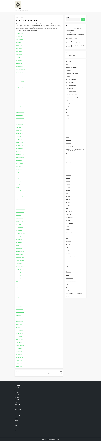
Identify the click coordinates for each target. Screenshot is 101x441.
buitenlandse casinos (70, 251)
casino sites (68, 76)
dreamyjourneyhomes (20, 266)
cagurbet (67, 290)
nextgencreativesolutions (20, 97)
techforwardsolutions (20, 200)
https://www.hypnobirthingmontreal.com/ (74, 293)
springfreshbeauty (19, 121)
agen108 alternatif (69, 269)
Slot (67, 193)
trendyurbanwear (19, 242)
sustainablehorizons (19, 284)
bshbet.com (68, 248)
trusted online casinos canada (72, 73)
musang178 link (69, 232)
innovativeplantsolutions (20, 81)
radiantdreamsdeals (19, 333)
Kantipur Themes (55, 439)
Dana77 (67, 64)
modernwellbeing (19, 203)
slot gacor (68, 110)
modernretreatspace (19, 354)
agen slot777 (68, 122)
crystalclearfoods (19, 60)
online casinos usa (69, 223)
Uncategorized (19, 366)
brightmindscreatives (20, 257)
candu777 (68, 172)
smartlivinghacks (19, 224)
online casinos (69, 211)
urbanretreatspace (19, 227)
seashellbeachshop (19, 115)
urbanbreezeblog (19, 175)
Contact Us (83, 6)
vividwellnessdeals (19, 148)
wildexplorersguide (19, 339)
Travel (77, 6)
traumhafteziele (19, 54)
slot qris (67, 287)
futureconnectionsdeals (20, 69)
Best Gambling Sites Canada (71, 257)
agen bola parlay (69, 146)
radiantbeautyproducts (20, 269)
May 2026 (17, 394)
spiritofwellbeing (19, 294)
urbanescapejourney (20, 312)
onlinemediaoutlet (19, 33)
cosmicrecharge (19, 166)
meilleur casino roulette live (71, 134)
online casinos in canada (71, 82)
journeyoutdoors (19, 84)
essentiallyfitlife (19, 191)
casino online (68, 70)
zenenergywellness (19, 163)
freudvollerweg (19, 36)
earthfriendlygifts (19, 239)
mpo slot (67, 106)
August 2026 (17, 387)
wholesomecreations (20, 154)
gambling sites (69, 61)
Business (48, 6)
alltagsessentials (19, 42)
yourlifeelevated (19, 160)
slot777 (67, 137)
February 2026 (17, 402)
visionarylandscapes (19, 145)
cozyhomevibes (19, 236)
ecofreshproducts (19, 230)
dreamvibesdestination (20, 181)
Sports (68, 6)
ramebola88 (68, 175)
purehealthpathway (19, 184)
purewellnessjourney (20, 260)
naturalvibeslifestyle (19, 324)
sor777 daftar (68, 116)
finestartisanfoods (19, 66)
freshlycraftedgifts (19, 221)
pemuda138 (68, 140)
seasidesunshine (19, 263)
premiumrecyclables (19, 106)
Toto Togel (68, 190)
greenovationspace (19, 206)
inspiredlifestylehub (19, 272)
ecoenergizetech (19, 63)
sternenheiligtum (19, 48)
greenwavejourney (19, 330)
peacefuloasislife (19, 278)
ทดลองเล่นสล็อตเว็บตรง (71, 281)
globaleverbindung (19, 39)
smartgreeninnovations (20, 118)
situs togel (68, 184)
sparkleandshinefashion (20, 209)
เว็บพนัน (67, 275)
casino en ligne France (70, 88)
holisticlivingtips (19, 306)
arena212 (68, 205)
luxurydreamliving (19, 303)
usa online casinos (69, 217)
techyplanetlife (18, 315)
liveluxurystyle (18, 215)
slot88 (67, 208)
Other (16, 428)
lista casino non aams (70, 166)
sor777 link (68, 169)
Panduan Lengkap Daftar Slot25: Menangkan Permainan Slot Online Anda (75, 37)
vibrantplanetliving (19, 248)
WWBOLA (68, 263)
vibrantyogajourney (19, 142)
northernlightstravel (19, 100)
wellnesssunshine (19, 151)
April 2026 (17, 397)
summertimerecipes (19, 124)
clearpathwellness (19, 254)
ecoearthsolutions (19, 172)
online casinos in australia (71, 79)
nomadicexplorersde (20, 178)
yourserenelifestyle (19, 318)
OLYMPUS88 (68, 241)
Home (43, 6)
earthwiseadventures (19, 291)
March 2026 (17, 399)
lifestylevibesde (19, 351)
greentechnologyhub (20, 348)
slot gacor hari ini (69, 278)
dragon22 (68, 245)
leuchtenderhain (19, 45)
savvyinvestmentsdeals (20, 112)
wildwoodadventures (20, 212)
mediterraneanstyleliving (20, 94)
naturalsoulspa (18, 245)
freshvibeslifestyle (19, 169)
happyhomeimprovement (20, 75)
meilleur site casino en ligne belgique (73, 100)
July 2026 (16, 390)
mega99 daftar (69, 266)
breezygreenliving (19, 297)
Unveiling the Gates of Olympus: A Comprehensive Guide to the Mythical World (75, 33)
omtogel (67, 226)
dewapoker (68, 199)
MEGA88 (68, 220)
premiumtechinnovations (20, 233)
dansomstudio (68, 163)
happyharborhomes (19, 218)
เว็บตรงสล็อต (68, 272)
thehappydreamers (19, 133)
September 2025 (18, 409)
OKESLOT (68, 260)
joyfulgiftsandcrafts (19, 87)
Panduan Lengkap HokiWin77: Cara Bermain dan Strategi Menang (75, 29)
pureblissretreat (19, 336)
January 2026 (17, 404)
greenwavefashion (19, 72)
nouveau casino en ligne (71, 157)
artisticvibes (18, 57)
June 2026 (17, 392)
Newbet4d (68, 187)
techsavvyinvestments (20, 251)
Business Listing (19, 360)
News (64, 6)
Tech (73, 6)
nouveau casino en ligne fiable (72, 97)
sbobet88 (68, 181)
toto (67, 235)
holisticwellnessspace (20, 78)
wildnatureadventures (20, 157)
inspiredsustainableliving (20, 197)
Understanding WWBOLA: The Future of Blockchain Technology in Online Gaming (74, 41)
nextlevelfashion (19, 288)
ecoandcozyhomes (19, 321)
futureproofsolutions (19, 300)
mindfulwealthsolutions (20, 188)
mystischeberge (19, 51)
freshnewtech (18, 275)
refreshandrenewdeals (20, 345)
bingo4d (67, 284)
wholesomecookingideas (20, 281)
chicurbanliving (19, 342)
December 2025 (18, 407)
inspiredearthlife (19, 327)
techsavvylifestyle (19, 127)
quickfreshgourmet (19, 109)
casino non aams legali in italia (72, 94)
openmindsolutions (19, 103)
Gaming (59, 6)
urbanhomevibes (19, 139)
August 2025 (17, 412)
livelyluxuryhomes (19, 91)
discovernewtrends (19, 309)
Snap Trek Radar (19, 9)
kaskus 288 (68, 103)
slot (66, 154)
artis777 (67, 119)
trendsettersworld (19, 136)
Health (53, 6)
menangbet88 (68, 160)
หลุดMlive (68, 229)
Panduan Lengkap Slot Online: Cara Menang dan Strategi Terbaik (75, 45)
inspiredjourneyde (19, 357)
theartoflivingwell (19, 130)
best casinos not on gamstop (71, 67)
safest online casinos (70, 214)
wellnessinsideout (19, 194)
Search (68, 17)
